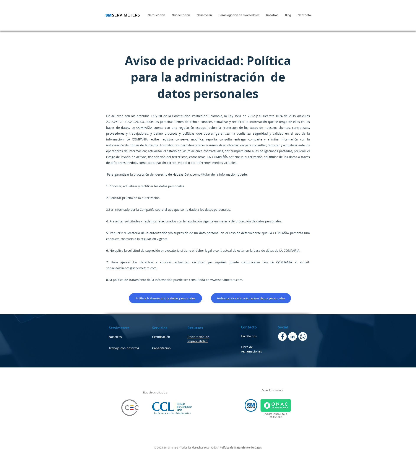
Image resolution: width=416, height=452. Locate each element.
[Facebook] (282, 336)
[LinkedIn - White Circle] (292, 336)
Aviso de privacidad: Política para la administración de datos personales (208, 77)
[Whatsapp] (302, 336)
